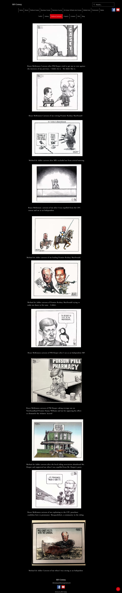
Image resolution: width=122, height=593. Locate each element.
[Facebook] (113, 10)
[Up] (118, 589)
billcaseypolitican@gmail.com (62, 583)
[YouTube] (118, 10)
